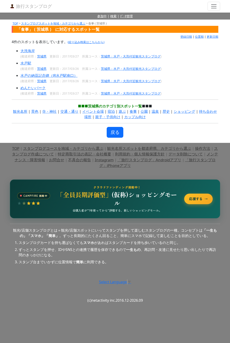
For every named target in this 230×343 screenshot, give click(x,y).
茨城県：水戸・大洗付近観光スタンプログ (131, 56)
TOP (15, 23)
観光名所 (20, 111)
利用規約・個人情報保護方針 (140, 154)
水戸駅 (25, 63)
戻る (115, 132)
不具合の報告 (79, 159)
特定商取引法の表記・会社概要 (84, 154)
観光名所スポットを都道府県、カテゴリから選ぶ (149, 148)
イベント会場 (93, 111)
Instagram (104, 159)
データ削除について (185, 154)
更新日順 (212, 37)
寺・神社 (49, 111)
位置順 (199, 37)
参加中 (102, 16)
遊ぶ (122, 111)
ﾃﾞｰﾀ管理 (126, 16)
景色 (34, 111)
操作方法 (202, 148)
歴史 (166, 111)
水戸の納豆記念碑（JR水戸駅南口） (48, 75)
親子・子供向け (107, 116)
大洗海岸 (27, 50)
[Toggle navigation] (214, 6)
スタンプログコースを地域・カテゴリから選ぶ (63, 148)
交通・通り (69, 111)
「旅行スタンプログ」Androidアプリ (149, 159)
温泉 (155, 111)
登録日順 (186, 37)
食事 (133, 111)
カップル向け (135, 116)
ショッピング (184, 111)
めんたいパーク (33, 87)
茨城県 (41, 56)
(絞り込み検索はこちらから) (86, 42)
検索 (113, 16)
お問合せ (56, 159)
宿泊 (111, 111)
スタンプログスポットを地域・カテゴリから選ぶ (53, 23)
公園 (144, 111)
